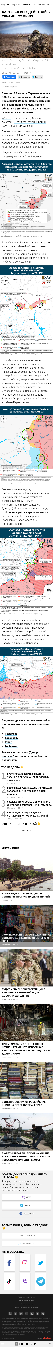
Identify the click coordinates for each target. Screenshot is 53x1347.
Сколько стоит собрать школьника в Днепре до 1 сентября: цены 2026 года (26, 938)
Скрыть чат (26, 830)
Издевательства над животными (38, 4)
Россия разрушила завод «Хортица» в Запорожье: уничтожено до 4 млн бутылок (29, 791)
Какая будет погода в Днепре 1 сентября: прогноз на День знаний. (26, 895)
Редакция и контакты (26, 1300)
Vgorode (6, 118)
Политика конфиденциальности (26, 1307)
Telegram (11, 733)
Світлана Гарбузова (14, 82)
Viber (8, 742)
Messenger (29, 1214)
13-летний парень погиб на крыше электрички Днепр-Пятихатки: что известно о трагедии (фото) (26, 1156)
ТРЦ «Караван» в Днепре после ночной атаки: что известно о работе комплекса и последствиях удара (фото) (26, 1048)
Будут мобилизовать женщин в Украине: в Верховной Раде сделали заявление (28, 777)
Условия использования (26, 1297)
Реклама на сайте (27, 1304)
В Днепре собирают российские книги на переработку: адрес (24, 1103)
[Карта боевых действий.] (26, 197)
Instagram (11, 746)
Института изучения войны (30, 122)
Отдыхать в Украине (10, 4)
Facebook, (11, 738)
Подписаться (28, 1244)
